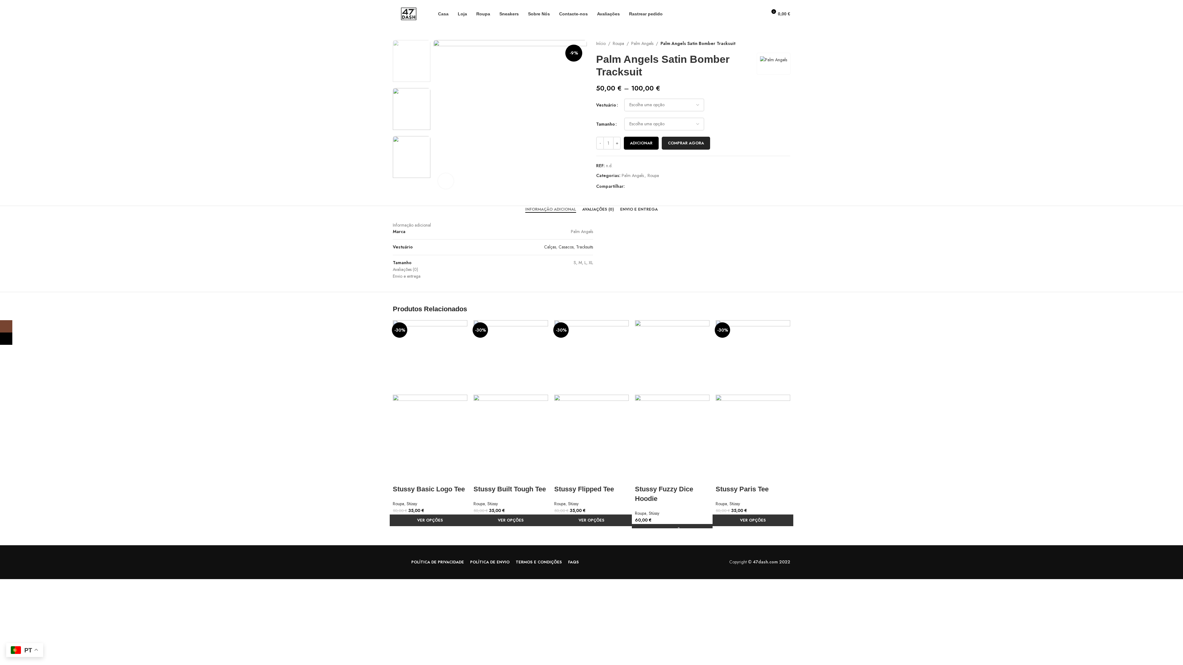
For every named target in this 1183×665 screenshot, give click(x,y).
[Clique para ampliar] (445, 181)
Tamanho (605, 124)
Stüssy (412, 504)
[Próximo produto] (787, 43)
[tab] (550, 209)
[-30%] (430, 357)
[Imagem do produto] (430, 431)
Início (601, 43)
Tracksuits (584, 247)
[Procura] (760, 14)
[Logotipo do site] (408, 13)
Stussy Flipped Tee (584, 489)
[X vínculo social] (635, 186)
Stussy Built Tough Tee (510, 489)
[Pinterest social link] (642, 186)
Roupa (618, 43)
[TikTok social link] (6, 338)
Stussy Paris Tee (742, 489)
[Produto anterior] (775, 43)
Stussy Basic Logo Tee (429, 489)
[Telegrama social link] (656, 186)
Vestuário (606, 105)
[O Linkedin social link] (649, 186)
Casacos (566, 247)
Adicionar (641, 143)
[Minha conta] (749, 14)
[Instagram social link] (6, 326)
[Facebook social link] (628, 186)
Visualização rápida (400, 477)
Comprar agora (686, 143)
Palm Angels (642, 43)
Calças (550, 247)
